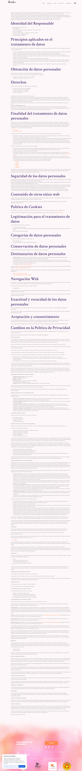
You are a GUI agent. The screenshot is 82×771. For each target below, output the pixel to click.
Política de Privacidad (17, 131)
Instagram (17, 167)
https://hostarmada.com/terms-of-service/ (52, 615)
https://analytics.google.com (26, 264)
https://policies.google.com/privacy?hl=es (22, 267)
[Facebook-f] (52, 747)
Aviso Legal (15, 129)
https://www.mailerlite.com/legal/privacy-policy (51, 622)
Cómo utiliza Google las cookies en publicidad (22, 274)
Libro (55, 3)
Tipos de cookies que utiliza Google (20, 273)
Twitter (16, 163)
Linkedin (17, 164)
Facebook (17, 161)
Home (43, 3)
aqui (59, 482)
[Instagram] (49, 747)
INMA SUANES (41, 758)
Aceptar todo (22, 766)
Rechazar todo (14, 766)
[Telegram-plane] (46, 747)
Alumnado (68, 3)
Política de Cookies (59, 212)
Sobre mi (49, 3)
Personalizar (7, 766)
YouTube (17, 165)
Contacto (61, 3)
